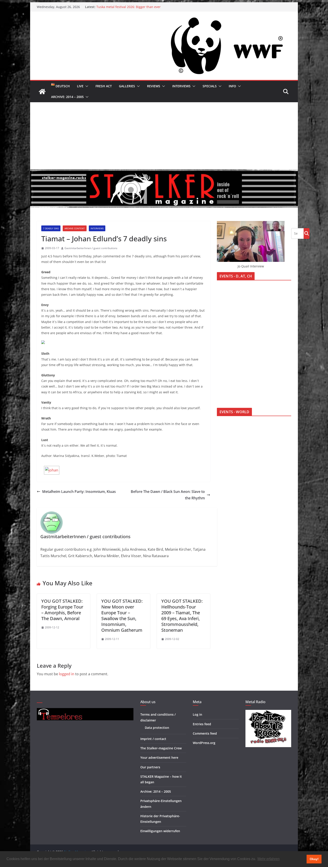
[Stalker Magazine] (42, 91)
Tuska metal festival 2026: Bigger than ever (128, 7)
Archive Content (74, 228)
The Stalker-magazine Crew (161, 748)
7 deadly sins (51, 228)
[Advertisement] (164, 135)
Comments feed (205, 733)
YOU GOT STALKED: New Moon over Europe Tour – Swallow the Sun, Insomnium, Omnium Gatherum (122, 615)
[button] (85, 86)
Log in (197, 714)
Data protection (157, 727)
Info (232, 86)
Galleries (127, 86)
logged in (66, 673)
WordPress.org (204, 743)
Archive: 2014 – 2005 (67, 97)
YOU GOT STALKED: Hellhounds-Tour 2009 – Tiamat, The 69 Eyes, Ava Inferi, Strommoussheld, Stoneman (182, 615)
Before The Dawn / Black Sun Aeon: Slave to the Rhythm (168, 494)
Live (80, 86)
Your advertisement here (159, 757)
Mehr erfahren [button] (268, 859)
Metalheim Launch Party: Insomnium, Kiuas (79, 491)
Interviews (181, 86)
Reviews (153, 86)
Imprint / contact (153, 739)
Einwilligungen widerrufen (160, 831)
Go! (306, 233)
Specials (210, 86)
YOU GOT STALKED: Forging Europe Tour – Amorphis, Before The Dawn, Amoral (62, 609)
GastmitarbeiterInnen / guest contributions (90, 248)
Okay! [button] (314, 859)
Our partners (150, 767)
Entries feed (202, 724)
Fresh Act (103, 86)
